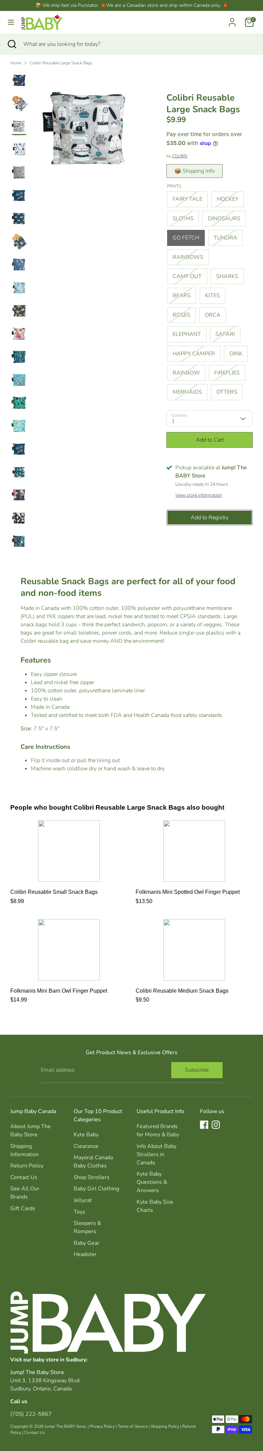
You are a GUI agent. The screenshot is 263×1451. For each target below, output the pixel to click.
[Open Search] (11, 44)
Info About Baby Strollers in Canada (156, 1154)
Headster (85, 1254)
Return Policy (26, 1165)
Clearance (86, 1146)
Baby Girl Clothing (96, 1188)
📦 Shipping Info (194, 171)
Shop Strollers (92, 1177)
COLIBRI (179, 156)
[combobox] (138, 44)
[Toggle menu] (11, 22)
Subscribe (197, 1070)
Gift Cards (22, 1208)
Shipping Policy (165, 1426)
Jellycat (83, 1200)
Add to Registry (209, 517)
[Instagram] (216, 1125)
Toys (79, 1212)
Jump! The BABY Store (65, 1426)
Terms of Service (133, 1426)
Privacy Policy (102, 1426)
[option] (89, 130)
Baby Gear (86, 1243)
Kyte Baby (86, 1134)
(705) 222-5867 (31, 1414)
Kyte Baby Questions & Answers (152, 1182)
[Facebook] (204, 1125)
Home (15, 63)
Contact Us (23, 1177)
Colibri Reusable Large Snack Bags (60, 63)
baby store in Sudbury (59, 1359)
